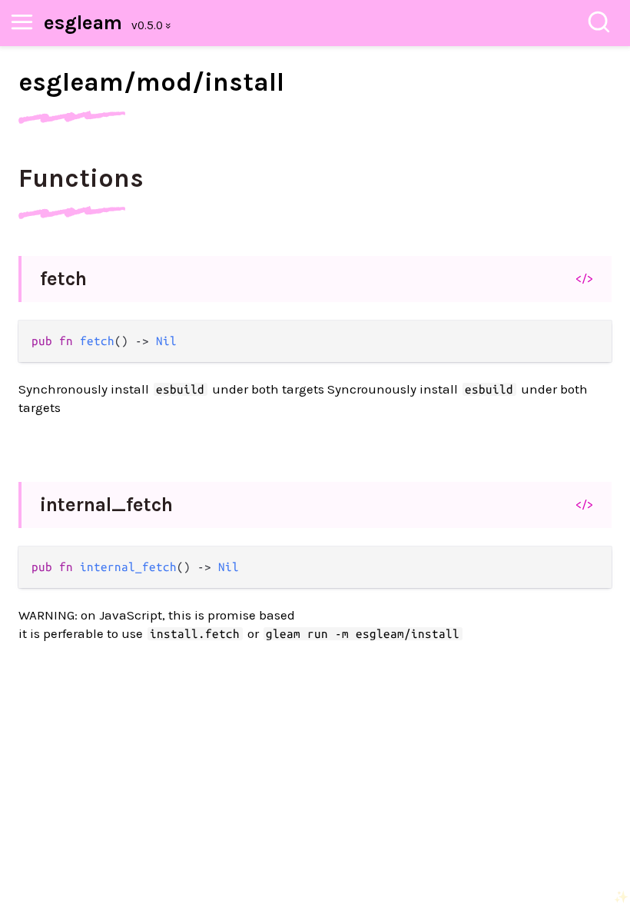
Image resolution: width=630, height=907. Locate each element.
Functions (81, 178)
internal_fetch (106, 504)
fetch (63, 278)
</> (584, 278)
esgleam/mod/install (151, 82)
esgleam (83, 23)
